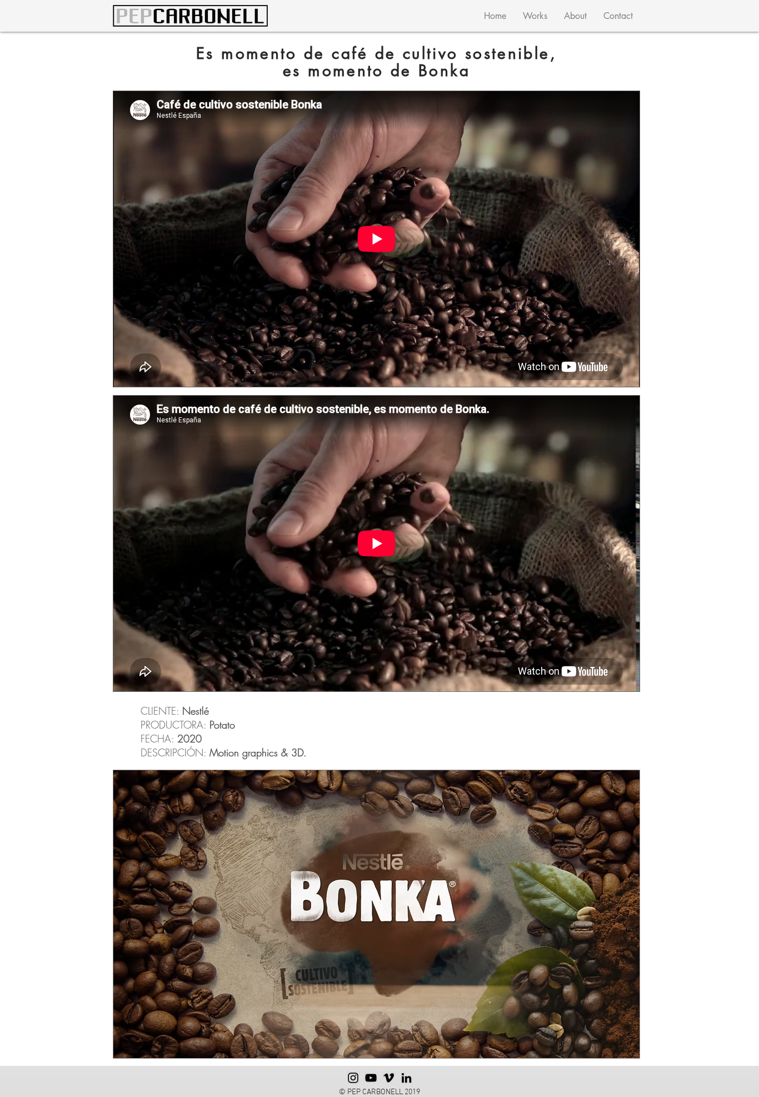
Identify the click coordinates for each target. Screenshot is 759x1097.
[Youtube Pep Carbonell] (371, 1078)
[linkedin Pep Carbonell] (406, 1078)
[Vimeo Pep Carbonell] (389, 1078)
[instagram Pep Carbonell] (353, 1078)
